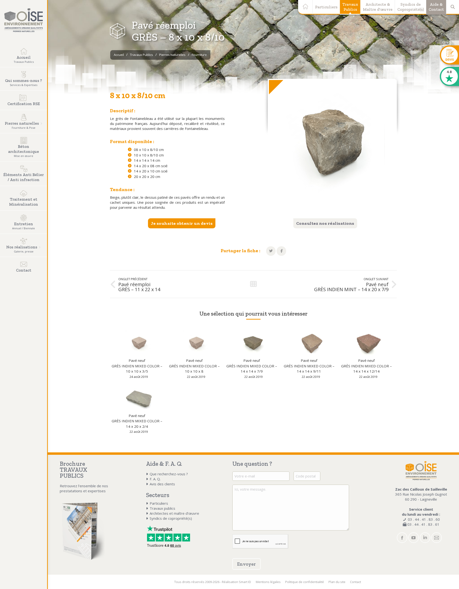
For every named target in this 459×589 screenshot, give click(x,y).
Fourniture (199, 55)
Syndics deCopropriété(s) (410, 7)
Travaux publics (162, 508)
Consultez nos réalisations (325, 223)
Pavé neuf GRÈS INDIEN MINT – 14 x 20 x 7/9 (351, 287)
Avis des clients (162, 484)
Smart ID (245, 582)
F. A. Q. (155, 479)
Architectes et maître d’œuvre (174, 513)
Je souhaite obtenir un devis (182, 223)
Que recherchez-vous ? (169, 473)
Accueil (119, 55)
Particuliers (326, 7)
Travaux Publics (141, 55)
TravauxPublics (350, 7)
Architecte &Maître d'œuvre (378, 7)
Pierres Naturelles (172, 55)
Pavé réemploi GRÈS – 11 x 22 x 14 (139, 287)
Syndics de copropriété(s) (171, 518)
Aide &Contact (436, 7)
